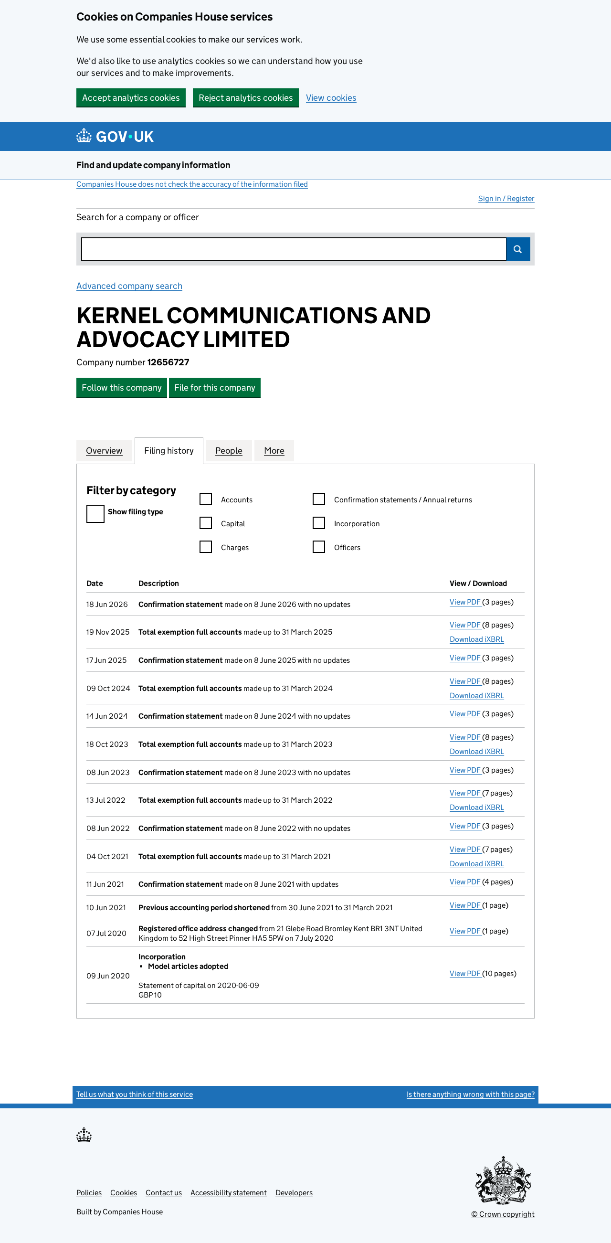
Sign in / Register (506, 198)
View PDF (466, 601)
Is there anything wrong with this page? (471, 1094)
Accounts (237, 499)
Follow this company (122, 387)
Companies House (133, 1211)
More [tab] (274, 450)
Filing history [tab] (169, 450)
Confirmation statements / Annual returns (403, 499)
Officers (347, 547)
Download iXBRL (477, 639)
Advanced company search (129, 285)
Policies (89, 1192)
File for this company (214, 387)
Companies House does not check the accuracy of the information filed (192, 184)
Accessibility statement (228, 1192)
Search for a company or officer (137, 217)
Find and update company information (153, 164)
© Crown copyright (503, 1214)
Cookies (123, 1192)
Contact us (164, 1192)
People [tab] (228, 450)
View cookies (331, 97)
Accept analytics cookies (131, 97)
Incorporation (357, 523)
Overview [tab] (104, 450)
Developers (294, 1192)
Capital (233, 523)
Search (518, 249)
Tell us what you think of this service (134, 1094)
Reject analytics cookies (246, 97)
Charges (235, 547)
